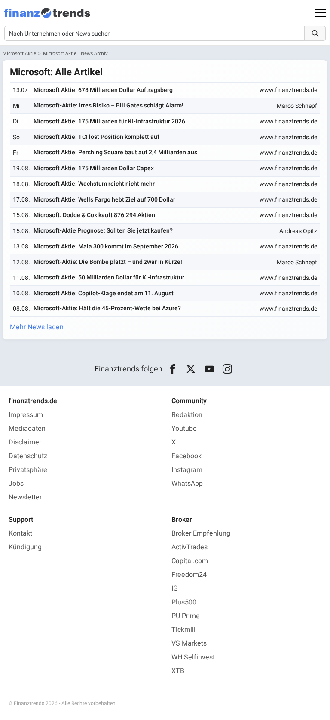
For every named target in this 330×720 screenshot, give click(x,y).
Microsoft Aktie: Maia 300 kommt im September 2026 (106, 246)
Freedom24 (189, 575)
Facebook (186, 456)
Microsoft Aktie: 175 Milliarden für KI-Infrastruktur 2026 (109, 121)
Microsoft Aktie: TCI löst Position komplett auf (96, 136)
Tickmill (183, 630)
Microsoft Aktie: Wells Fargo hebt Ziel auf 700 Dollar (104, 199)
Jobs (16, 483)
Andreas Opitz (298, 231)
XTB (177, 671)
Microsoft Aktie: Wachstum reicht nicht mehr (94, 183)
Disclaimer (25, 442)
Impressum (26, 415)
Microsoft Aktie (19, 53)
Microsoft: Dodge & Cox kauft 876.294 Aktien (94, 215)
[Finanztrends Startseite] (47, 17)
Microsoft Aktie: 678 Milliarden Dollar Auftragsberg (103, 90)
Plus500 (183, 602)
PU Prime (185, 616)
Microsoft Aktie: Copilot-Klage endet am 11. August (104, 293)
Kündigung (25, 547)
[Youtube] (209, 369)
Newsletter (25, 497)
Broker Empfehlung (200, 533)
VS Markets (189, 643)
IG (174, 588)
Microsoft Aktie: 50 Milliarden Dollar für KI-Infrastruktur (109, 277)
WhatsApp (187, 483)
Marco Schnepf (297, 105)
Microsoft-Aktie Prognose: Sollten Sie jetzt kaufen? (103, 230)
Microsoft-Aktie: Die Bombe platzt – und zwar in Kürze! (108, 262)
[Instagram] (227, 369)
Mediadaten (27, 428)
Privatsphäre (28, 470)
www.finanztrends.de (288, 90)
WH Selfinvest (193, 657)
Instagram (186, 470)
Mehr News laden (37, 327)
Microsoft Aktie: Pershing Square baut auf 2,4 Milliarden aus (115, 152)
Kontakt (20, 533)
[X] (191, 369)
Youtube (184, 428)
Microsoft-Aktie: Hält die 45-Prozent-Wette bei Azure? (107, 308)
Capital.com (189, 561)
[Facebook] (172, 369)
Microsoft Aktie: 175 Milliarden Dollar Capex (94, 168)
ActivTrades (189, 547)
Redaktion (186, 415)
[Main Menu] (320, 13)
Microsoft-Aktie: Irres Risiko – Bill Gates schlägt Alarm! (108, 105)
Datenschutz (28, 456)
